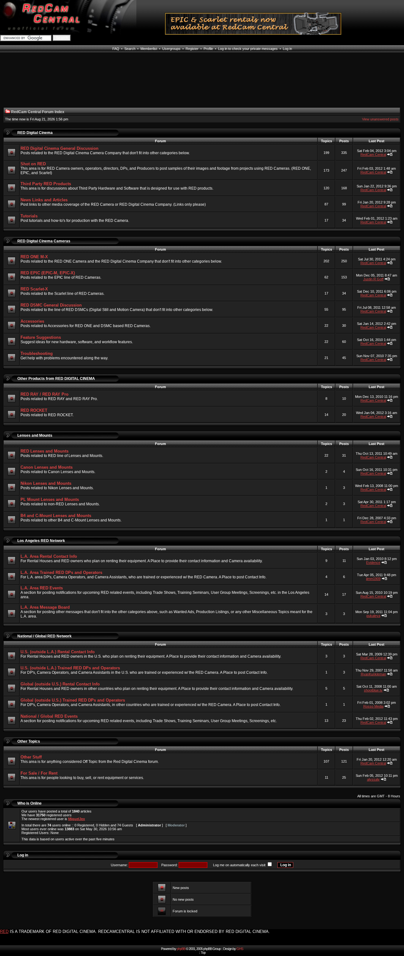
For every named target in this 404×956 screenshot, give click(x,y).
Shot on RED (33, 163)
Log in (287, 49)
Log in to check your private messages (248, 49)
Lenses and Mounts (34, 435)
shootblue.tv (373, 690)
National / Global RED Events (49, 716)
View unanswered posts (380, 119)
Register (192, 49)
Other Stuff (31, 757)
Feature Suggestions (41, 337)
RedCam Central (373, 154)
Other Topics (28, 741)
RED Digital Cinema (35, 133)
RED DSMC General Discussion (51, 305)
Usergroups (171, 49)
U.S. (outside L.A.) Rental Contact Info (58, 651)
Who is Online (29, 803)
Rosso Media (373, 706)
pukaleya (373, 616)
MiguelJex (76, 819)
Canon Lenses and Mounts (47, 467)
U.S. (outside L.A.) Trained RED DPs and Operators (70, 668)
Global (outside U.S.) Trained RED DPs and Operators (73, 700)
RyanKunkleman (373, 674)
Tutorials (29, 216)
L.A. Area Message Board (45, 607)
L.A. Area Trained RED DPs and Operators (61, 572)
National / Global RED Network (44, 636)
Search (129, 49)
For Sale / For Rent (39, 773)
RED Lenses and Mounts (44, 451)
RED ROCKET (34, 410)
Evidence (373, 562)
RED (4, 931)
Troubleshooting (37, 353)
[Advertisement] (43, 83)
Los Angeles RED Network (41, 541)
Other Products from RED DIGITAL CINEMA (56, 378)
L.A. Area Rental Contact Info (49, 556)
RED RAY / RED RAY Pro (44, 394)
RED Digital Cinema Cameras (43, 241)
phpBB (181, 949)
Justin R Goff (373, 279)
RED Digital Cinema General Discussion (59, 148)
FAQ (115, 49)
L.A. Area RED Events (42, 588)
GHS (239, 949)
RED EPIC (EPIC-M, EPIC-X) (48, 273)
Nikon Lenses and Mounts (46, 483)
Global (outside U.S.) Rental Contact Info (60, 684)
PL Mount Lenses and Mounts (50, 499)
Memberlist (148, 49)
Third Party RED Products (46, 183)
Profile (208, 49)
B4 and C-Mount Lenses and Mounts (56, 515)
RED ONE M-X (34, 256)
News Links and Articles (44, 200)
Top (203, 952)
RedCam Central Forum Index (37, 112)
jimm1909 (373, 579)
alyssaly (373, 779)
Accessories (32, 321)
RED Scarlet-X (34, 289)
